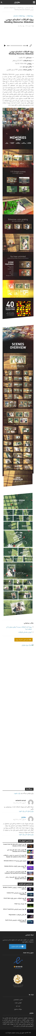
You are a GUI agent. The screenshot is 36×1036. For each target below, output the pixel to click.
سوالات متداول (18, 1009)
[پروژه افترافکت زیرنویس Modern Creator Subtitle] (30, 889)
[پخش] (5, 45)
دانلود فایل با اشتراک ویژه (22, 640)
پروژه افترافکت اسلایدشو (19, 16)
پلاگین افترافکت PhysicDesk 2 (16, 915)
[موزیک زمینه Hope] (30, 906)
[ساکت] (27, 45)
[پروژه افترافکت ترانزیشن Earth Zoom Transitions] (30, 922)
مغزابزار (17, 2)
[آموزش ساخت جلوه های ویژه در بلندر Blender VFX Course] (30, 879)
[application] (18, 38)
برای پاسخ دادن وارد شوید (26, 811)
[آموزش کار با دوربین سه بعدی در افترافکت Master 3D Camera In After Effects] (30, 857)
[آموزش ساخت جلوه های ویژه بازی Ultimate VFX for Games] (30, 852)
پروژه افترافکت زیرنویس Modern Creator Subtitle (14, 888)
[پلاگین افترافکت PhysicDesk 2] (30, 916)
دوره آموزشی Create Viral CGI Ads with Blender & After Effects (14, 845)
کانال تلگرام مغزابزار (16, 947)
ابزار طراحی (27, 8)
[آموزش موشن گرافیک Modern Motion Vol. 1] (30, 868)
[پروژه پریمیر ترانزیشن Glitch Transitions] (30, 911)
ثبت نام (18, 1006)
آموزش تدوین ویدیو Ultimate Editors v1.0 (15, 861)
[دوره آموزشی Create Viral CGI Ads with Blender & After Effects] (30, 846)
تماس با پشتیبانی (18, 1000)
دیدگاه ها (20, 26)
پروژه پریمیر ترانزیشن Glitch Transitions (13, 909)
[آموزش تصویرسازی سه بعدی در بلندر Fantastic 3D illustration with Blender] (30, 873)
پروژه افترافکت (20, 8)
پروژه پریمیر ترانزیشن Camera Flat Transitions (16, 893)
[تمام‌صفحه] (30, 45)
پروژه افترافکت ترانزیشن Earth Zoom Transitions (15, 921)
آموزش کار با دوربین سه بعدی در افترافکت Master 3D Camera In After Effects (14, 856)
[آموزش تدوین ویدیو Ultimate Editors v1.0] (30, 862)
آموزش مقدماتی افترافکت (25, 632)
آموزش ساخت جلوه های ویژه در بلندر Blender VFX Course (16, 878)
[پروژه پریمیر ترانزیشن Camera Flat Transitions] (30, 895)
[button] (18, 38)
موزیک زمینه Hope (19, 904)
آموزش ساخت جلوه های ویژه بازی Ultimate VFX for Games (16, 850)
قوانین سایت (18, 1003)
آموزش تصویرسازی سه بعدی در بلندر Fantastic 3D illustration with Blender (15, 872)
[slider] (16, 45)
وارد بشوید (17, 793)
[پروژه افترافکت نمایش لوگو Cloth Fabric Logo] (30, 900)
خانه (32, 8)
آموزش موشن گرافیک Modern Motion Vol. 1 (15, 867)
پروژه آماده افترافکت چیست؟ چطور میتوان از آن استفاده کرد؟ (19, 628)
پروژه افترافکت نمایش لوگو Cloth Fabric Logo (15, 899)
